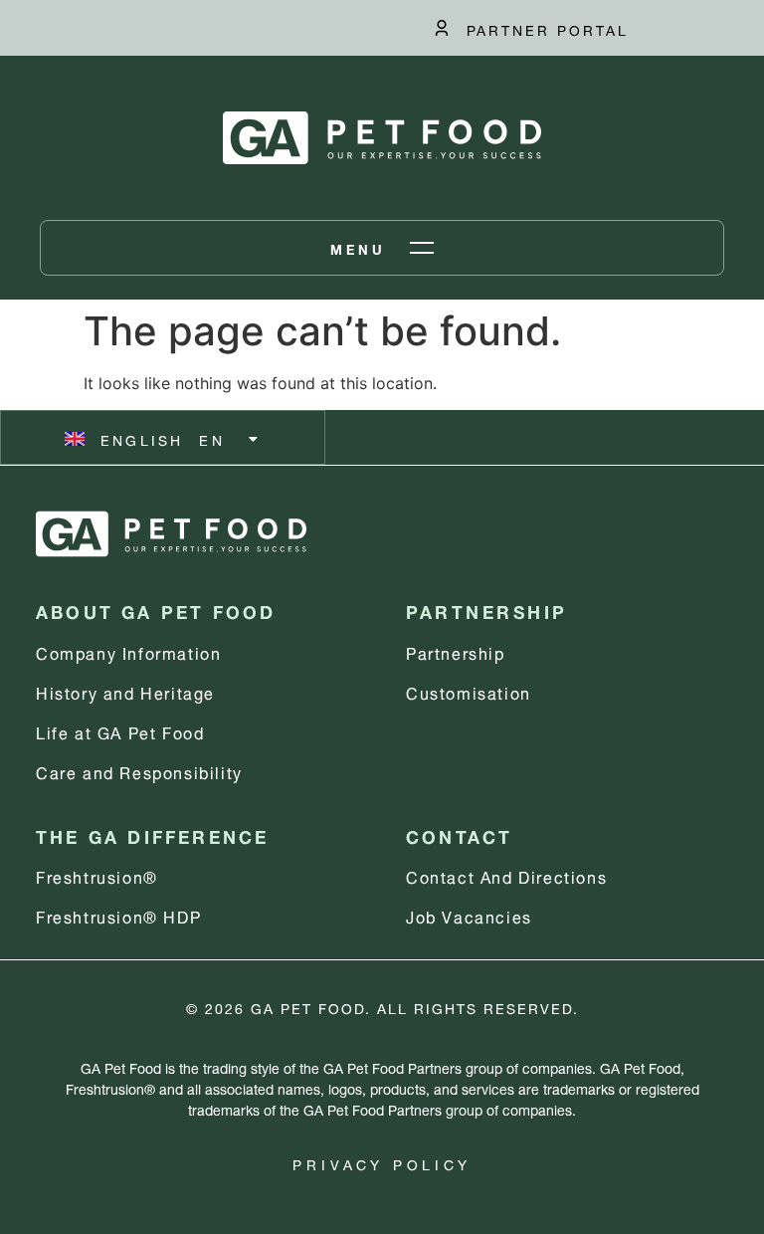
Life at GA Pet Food (120, 731)
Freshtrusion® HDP (118, 915)
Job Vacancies (469, 915)
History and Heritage (125, 691)
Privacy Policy (381, 1162)
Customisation (468, 691)
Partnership (455, 651)
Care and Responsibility (139, 770)
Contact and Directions (506, 875)
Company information (128, 651)
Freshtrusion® (97, 875)
